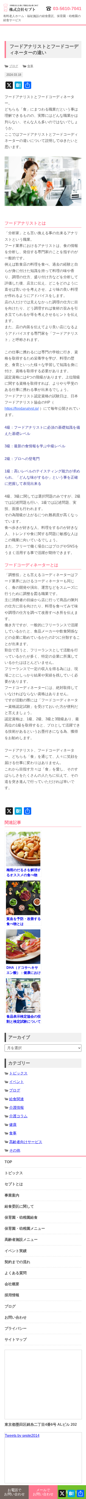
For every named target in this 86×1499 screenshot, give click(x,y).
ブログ (13, 66)
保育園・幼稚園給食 (21, 1217)
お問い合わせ (16, 1317)
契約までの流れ (17, 1262)
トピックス (18, 1073)
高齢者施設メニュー (21, 1239)
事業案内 (12, 1195)
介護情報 (16, 1108)
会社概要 (12, 1284)
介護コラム (18, 1116)
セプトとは (14, 1184)
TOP (8, 1162)
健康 (13, 1125)
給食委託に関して (19, 1206)
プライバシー (16, 1328)
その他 (14, 1150)
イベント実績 (16, 1251)
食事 (30, 66)
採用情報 (12, 1295)
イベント (16, 1082)
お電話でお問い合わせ (14, 1492)
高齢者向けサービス (25, 1142)
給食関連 (16, 1099)
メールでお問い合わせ (43, 1492)
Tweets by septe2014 (22, 1436)
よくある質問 (16, 1273)
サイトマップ (16, 1339)
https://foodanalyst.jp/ (22, 408)
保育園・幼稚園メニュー (25, 1228)
